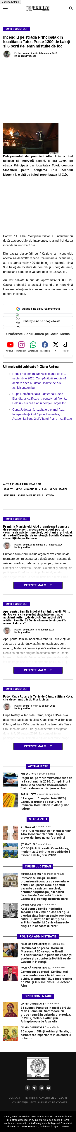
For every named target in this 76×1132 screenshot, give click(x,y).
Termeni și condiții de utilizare (46, 1097)
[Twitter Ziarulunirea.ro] (34, 1088)
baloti (9, 489)
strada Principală (31, 495)
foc (19, 489)
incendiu (31, 489)
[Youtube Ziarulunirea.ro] (48, 1088)
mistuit (10, 495)
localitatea (59, 489)
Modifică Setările (10, 2)
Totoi (50, 495)
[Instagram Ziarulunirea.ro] (41, 1088)
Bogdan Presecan (27, 56)
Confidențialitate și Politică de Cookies (39, 1102)
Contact (14, 1097)
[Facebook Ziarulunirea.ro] (27, 1088)
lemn (44, 489)
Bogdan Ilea (24, 547)
